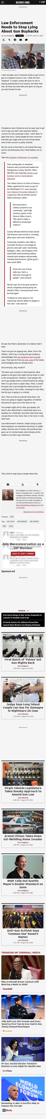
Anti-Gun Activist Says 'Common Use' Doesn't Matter (23, 933)
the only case (27, 360)
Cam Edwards (23, 714)
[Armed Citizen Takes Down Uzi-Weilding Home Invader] (23, 822)
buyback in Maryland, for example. (23, 157)
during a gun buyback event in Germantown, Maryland (22, 176)
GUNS (4, 526)
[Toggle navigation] (2, 2)
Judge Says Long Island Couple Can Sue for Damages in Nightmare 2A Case (23, 707)
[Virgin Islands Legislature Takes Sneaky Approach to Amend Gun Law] (23, 774)
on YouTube (20, 507)
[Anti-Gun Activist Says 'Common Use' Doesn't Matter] (23, 916)
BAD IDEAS (10, 521)
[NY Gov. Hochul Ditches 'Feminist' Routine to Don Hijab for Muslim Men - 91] (23, 1049)
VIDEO (11, 526)
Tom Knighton (9, 36)
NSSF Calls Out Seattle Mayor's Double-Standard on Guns (23, 884)
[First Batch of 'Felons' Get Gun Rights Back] (23, 645)
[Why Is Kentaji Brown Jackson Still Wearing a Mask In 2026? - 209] (23, 967)
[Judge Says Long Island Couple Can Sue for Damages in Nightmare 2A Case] (23, 690)
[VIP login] (42, 2)
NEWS (12, 517)
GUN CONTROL (34, 521)
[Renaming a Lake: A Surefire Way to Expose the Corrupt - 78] (23, 1089)
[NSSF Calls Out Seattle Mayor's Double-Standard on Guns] (23, 867)
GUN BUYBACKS (22, 521)
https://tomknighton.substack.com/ (28, 505)
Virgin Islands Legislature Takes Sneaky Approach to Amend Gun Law (23, 791)
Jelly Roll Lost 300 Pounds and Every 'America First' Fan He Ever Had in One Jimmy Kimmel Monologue (21, 1024)
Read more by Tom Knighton (34, 512)
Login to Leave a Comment (23, 554)
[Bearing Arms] (23, 2)
